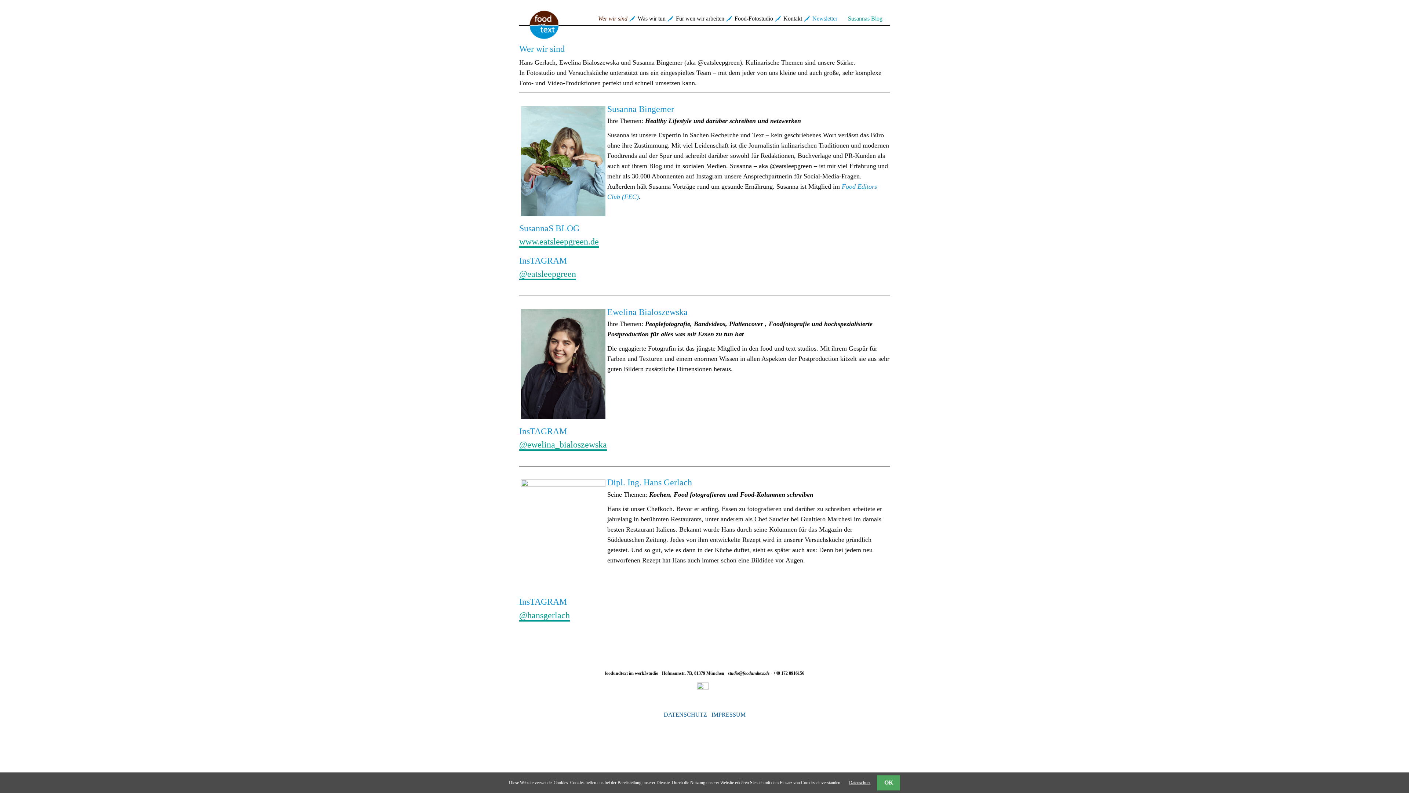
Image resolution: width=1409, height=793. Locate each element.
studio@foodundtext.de (748, 673)
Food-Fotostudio (754, 18)
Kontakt (792, 18)
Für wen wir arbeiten (700, 18)
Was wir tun (652, 18)
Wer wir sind (612, 18)
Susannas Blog (865, 18)
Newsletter (824, 18)
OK (888, 782)
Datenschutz (859, 782)
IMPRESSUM (728, 714)
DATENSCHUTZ (685, 714)
